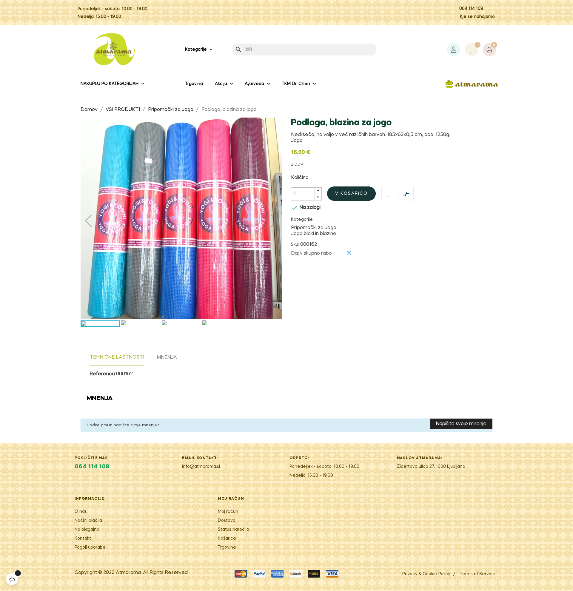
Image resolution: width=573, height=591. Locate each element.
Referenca (102, 374)
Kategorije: (302, 219)
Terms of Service (477, 574)
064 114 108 (471, 9)
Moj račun (228, 512)
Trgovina (227, 547)
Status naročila (233, 529)
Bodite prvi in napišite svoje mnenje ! (123, 425)
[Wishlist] (471, 49)
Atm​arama (128, 572)
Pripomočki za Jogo (313, 228)
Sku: (295, 245)
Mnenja (167, 357)
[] (12, 579)
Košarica (227, 538)
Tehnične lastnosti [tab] (117, 357)
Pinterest (359, 253)
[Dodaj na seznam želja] (389, 193)
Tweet (349, 253)
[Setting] (453, 49)
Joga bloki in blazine (313, 234)
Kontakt (83, 538)
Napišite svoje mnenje (461, 424)
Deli (339, 253)
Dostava (226, 521)
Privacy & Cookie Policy (426, 574)
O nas (81, 512)
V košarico (351, 194)
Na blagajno (87, 529)
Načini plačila (88, 521)
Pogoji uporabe (90, 547)
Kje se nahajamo (477, 17)
